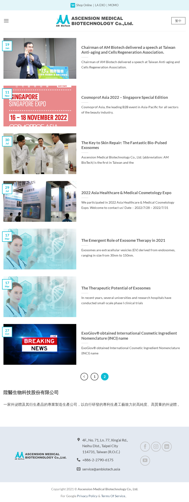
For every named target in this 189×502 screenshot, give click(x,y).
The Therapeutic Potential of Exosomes (116, 288)
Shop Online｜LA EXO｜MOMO (97, 5)
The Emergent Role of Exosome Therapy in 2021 (123, 240)
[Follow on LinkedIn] (167, 447)
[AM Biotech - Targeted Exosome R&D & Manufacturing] (94, 20)
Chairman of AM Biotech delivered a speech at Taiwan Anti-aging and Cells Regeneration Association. (128, 50)
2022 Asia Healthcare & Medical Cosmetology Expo (126, 192)
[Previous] (84, 377)
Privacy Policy (87, 496)
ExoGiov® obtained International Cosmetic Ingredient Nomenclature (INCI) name (129, 336)
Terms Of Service (113, 496)
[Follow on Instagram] (156, 447)
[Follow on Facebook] (145, 447)
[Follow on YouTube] (145, 461)
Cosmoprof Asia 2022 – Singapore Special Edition (124, 97)
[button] (6, 20)
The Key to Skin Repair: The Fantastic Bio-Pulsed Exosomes (124, 145)
